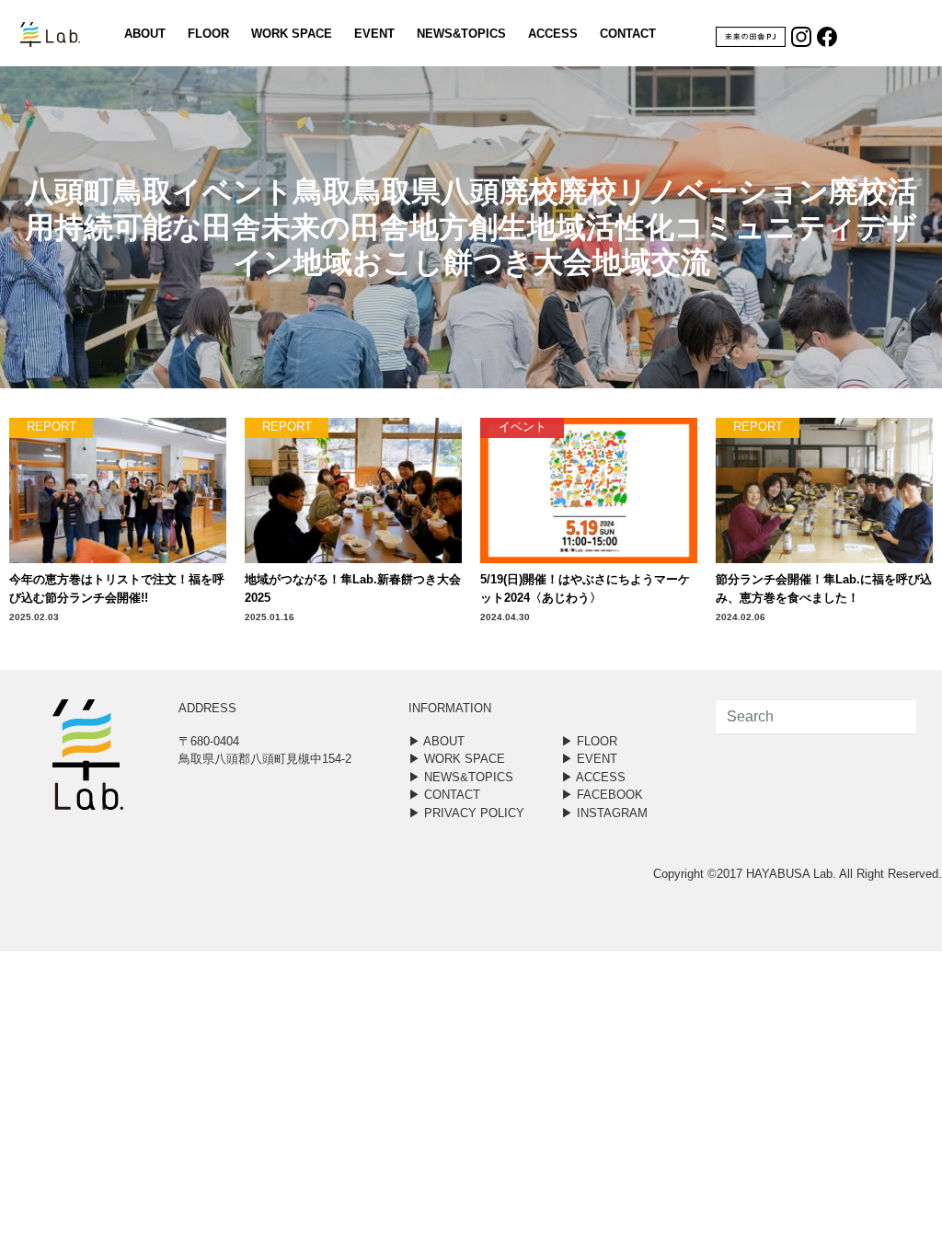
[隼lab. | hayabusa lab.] (33, 33)
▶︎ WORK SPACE (456, 759)
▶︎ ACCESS (593, 777)
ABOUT (145, 33)
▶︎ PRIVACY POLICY (466, 813)
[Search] (888, 716)
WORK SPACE (291, 33)
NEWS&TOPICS (461, 33)
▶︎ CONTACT (444, 794)
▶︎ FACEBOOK (602, 794)
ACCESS (553, 33)
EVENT (374, 33)
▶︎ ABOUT (436, 741)
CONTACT (628, 33)
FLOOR (208, 33)
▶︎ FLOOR (589, 741)
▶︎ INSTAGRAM (604, 813)
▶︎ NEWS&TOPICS (460, 777)
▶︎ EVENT (589, 759)
